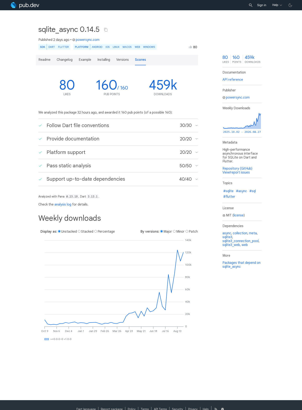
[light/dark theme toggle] (290, 5)
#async (241, 191)
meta (253, 233)
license (239, 215)
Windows (149, 46)
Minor (180, 232)
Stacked (87, 232)
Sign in (261, 5)
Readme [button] (44, 60)
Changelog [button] (65, 60)
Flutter (63, 46)
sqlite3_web (231, 245)
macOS (127, 46)
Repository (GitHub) (237, 169)
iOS (108, 46)
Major (168, 232)
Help (275, 5)
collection (240, 233)
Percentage (106, 232)
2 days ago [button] (61, 40)
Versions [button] (122, 60)
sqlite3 (227, 237)
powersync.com (87, 40)
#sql (252, 191)
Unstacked (69, 232)
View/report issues (236, 172)
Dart (51, 46)
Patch (193, 232)
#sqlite (228, 191)
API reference (232, 80)
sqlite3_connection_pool (240, 241)
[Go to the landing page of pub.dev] (24, 5)
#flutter (229, 197)
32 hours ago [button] (87, 112)
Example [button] (85, 60)
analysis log (62, 204)
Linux (116, 46)
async (226, 233)
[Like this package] (190, 47)
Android (97, 46)
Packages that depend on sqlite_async (241, 265)
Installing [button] (103, 60)
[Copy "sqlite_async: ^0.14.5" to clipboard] (106, 30)
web (137, 46)
